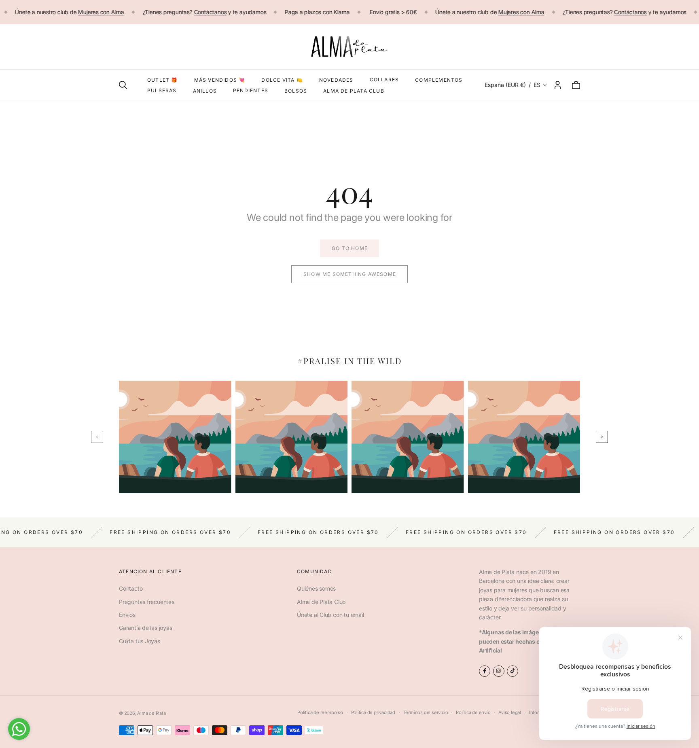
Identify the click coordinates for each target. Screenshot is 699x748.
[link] (349, 248)
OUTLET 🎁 (162, 80)
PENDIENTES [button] (250, 90)
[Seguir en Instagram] (498, 671)
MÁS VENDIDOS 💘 (220, 80)
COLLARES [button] (384, 79)
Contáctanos (210, 11)
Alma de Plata (151, 713)
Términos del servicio (425, 712)
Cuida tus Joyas (139, 641)
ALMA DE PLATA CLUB (353, 91)
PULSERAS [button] (162, 90)
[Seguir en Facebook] (484, 671)
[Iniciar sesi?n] (558, 85)
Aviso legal (509, 712)
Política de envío (473, 712)
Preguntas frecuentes (146, 601)
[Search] (123, 85)
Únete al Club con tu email (330, 614)
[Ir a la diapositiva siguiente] (602, 437)
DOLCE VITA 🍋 (282, 80)
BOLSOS (295, 91)
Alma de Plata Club (321, 601)
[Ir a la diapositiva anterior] (97, 437)
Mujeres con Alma (101, 11)
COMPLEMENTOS (438, 80)
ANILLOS (205, 91)
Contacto (130, 588)
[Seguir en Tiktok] (512, 671)
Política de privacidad (373, 712)
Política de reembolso (320, 712)
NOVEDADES (336, 80)
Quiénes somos (316, 588)
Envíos (127, 614)
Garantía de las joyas (145, 627)
